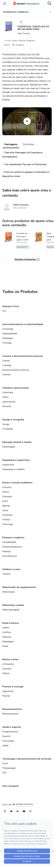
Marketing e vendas (13, 605)
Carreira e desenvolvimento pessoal (22, 356)
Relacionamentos (12, 709)
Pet (4, 311)
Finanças (6, 551)
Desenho (6, 668)
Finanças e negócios (13, 537)
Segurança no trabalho (13, 469)
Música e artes (10, 659)
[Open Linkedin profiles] (17, 811)
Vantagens (10, 144)
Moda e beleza (10, 623)
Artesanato (8, 664)
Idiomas (6, 505)
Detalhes (28, 144)
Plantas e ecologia (12, 686)
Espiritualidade (9, 333)
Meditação (7, 338)
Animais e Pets (10, 306)
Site (4, 772)
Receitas (6, 406)
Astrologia (7, 329)
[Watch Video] (27, 121)
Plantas (6, 695)
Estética (6, 632)
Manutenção (8, 591)
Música (5, 673)
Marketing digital (10, 609)
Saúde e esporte (11, 727)
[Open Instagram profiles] (30, 811)
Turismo (6, 574)
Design (5, 424)
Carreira (6, 360)
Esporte (6, 736)
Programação (9, 768)
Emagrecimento (10, 731)
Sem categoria (10, 786)
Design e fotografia (13, 419)
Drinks (5, 397)
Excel (5, 763)
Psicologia (7, 524)
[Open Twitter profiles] (11, 811)
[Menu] (4, 3)
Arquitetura (8, 464)
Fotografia (7, 428)
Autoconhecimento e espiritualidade (22, 324)
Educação (7, 496)
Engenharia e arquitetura (16, 460)
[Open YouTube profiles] (24, 811)
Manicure (6, 636)
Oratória (6, 374)
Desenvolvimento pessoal (15, 370)
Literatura (7, 515)
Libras (5, 510)
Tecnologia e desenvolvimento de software (26, 758)
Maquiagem (8, 641)
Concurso (6, 487)
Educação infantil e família (17, 442)
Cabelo (6, 627)
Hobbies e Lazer (11, 569)
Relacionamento (10, 713)
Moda (5, 646)
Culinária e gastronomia (15, 387)
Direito (5, 491)
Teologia (6, 342)
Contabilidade (9, 542)
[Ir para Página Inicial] (26, 3)
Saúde (5, 745)
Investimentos (9, 556)
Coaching (6, 365)
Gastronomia (8, 401)
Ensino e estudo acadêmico (17, 482)
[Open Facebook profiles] (5, 811)
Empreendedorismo (12, 546)
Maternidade (8, 446)
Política (6, 519)
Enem (5, 501)
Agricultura (7, 691)
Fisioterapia (8, 740)
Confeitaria (7, 392)
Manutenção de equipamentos (19, 587)
